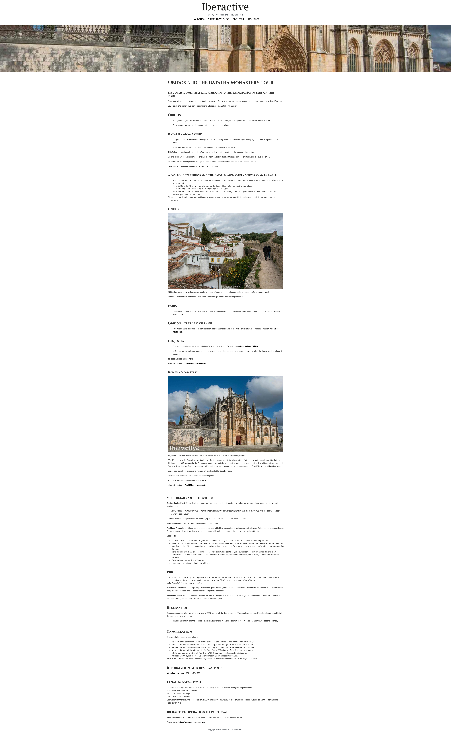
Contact (253, 19)
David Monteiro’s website (195, 363)
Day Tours (198, 19)
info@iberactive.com (175, 673)
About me (238, 19)
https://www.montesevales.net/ (192, 722)
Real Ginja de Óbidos (249, 346)
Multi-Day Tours (218, 19)
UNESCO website (274, 466)
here (191, 359)
